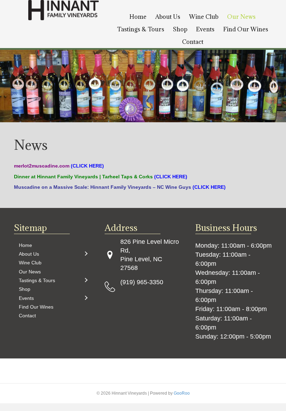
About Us (167, 17)
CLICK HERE (87, 166)
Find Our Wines (245, 29)
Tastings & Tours (140, 29)
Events (205, 29)
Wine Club (203, 17)
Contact (192, 42)
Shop (180, 29)
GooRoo (182, 393)
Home (137, 17)
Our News (241, 17)
